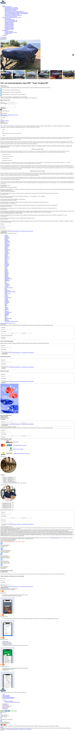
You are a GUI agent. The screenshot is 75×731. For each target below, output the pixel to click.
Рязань (6, 294)
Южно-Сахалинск (8, 318)
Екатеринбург (7, 252)
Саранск (6, 298)
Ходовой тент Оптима (9, 26)
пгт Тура (6, 286)
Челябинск (7, 314)
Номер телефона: (3, 103)
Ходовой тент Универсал (9, 28)
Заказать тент (3, 108)
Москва (6, 273)
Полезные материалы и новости (11, 32)
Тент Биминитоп (8, 18)
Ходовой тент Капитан (9, 23)
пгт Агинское (7, 284)
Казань (6, 257)
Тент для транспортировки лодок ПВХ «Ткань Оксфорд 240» (16, 12)
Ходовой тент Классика (9, 24)
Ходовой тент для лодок (9, 22)
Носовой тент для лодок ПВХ (10, 10)
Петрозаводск (7, 290)
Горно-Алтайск (8, 249)
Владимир (7, 245)
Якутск (6, 319)
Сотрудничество (6, 704)
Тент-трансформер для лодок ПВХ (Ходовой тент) (14, 11)
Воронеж (6, 248)
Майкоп (6, 271)
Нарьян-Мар (7, 277)
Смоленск (7, 300)
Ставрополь (7, 301)
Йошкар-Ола (7, 256)
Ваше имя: (2, 102)
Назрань (6, 275)
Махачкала (7, 272)
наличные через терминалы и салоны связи (21, 453)
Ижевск (6, 254)
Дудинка (6, 251)
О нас (4, 5)
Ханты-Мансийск (8, 312)
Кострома (6, 262)
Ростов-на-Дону (8, 293)
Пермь (6, 289)
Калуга (6, 259)
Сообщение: (2, 107)
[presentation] (1, 80)
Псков (6, 292)
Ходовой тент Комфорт (9, 25)
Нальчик (6, 276)
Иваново (6, 253)
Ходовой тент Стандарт (9, 27)
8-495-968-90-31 (3, 38)
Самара (6, 296)
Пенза (6, 288)
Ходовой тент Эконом (9, 29)
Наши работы (5, 708)
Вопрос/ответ (5, 707)
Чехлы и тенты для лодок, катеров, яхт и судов (11, 17)
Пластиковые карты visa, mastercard (19, 445)
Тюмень (6, 307)
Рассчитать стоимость (4, 120)
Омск (6, 281)
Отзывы (6, 34)
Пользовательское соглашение (8, 698)
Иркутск (6, 255)
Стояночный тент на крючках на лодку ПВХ (13, 15)
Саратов (6, 299)
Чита (6, 316)
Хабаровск (7, 311)
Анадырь (6, 236)
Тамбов (6, 303)
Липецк (6, 269)
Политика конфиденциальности (9, 697)
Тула (6, 306)
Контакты (4, 35)
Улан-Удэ (6, 308)
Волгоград (7, 246)
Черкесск (6, 315)
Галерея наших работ (9, 31)
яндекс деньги (15, 441)
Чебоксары (7, 313)
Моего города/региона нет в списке (11, 321)
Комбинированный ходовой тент (11, 9)
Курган (6, 266)
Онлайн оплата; (6, 641)
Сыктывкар (7, 302)
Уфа (5, 310)
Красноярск (7, 264)
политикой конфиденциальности (14, 352)
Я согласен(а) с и (18, 352)
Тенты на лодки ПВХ (7, 6)
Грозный (6, 250)
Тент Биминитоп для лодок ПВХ (11, 7)
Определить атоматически (5, 323)
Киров (6, 261)
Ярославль (7, 320)
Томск (6, 305)
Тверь (6, 304)
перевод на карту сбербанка (18, 449)
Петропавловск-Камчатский (10, 291)
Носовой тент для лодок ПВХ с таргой (12, 14)
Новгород (7, 279)
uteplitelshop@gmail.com (55, 537)
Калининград (7, 258)
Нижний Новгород (8, 278)
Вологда (6, 247)
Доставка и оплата (8, 33)
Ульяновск (7, 309)
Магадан (6, 270)
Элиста (6, 317)
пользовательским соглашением (28, 352)
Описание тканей (6, 706)
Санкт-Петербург (8, 297)
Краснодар (7, 263)
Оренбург (6, 283)
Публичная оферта (6, 696)
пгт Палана (7, 285)
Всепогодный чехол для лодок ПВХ (11, 8)
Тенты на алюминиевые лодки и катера (12, 702)
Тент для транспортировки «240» (11, 20)
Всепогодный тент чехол (9, 19)
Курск (6, 267)
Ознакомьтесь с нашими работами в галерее (10, 114)
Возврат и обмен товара (7, 705)
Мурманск (7, 274)
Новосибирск (7, 280)
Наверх (1, 727)
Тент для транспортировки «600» (11, 21)
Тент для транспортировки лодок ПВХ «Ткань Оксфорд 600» (16, 13)
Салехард (6, 295)
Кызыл (6, 268)
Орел (6, 282)
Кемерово (6, 260)
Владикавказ (7, 244)
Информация (5, 30)
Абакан (6, 235)
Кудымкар (7, 265)
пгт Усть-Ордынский (9, 287)
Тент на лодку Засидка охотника (11, 16)
